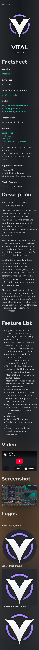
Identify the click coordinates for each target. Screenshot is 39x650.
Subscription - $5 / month (14, 142)
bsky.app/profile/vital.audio (15, 106)
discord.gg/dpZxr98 (11, 109)
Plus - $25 (6, 136)
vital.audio (7, 74)
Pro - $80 (6, 139)
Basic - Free (7, 133)
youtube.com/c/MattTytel (14, 111)
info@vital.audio (9, 95)
